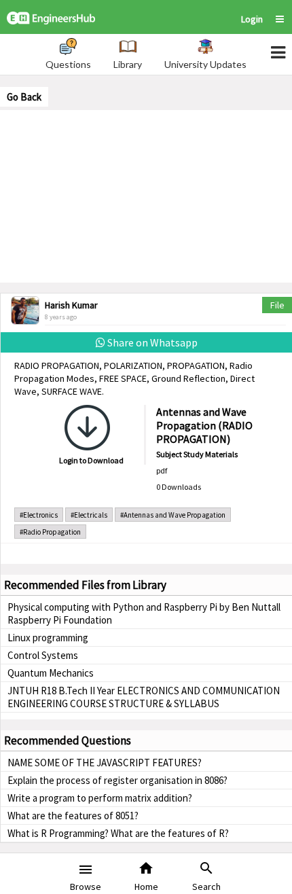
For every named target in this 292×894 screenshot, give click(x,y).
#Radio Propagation (50, 532)
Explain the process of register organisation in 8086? (117, 780)
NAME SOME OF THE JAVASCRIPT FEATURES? (104, 762)
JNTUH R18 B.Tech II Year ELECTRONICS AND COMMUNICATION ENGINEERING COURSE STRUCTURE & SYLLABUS (143, 697)
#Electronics (39, 515)
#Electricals (89, 515)
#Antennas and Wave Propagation (172, 515)
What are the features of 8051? (73, 815)
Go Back (24, 96)
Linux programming (47, 637)
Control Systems (42, 655)
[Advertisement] (146, 195)
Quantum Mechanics (50, 672)
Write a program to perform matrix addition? (99, 797)
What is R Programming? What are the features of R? (118, 833)
